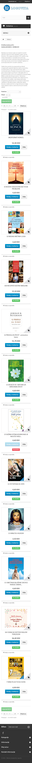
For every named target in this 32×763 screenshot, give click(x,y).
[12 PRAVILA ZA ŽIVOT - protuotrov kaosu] (16, 321)
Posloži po (3, 91)
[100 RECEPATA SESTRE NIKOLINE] (16, 272)
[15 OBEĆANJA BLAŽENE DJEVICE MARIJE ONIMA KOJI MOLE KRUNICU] (16, 569)
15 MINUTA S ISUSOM (16, 533)
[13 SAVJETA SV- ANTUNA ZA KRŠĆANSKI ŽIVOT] (16, 371)
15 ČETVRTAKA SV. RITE (16, 484)
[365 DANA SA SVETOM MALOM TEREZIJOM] (16, 618)
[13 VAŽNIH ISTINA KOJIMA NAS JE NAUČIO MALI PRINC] (16, 420)
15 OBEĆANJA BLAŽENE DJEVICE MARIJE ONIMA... (16, 583)
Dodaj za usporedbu (9, 157)
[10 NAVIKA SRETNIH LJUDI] (16, 222)
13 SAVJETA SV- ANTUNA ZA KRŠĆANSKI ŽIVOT (16, 386)
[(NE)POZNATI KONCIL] (16, 123)
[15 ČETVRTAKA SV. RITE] (16, 470)
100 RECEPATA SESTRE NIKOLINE (16, 286)
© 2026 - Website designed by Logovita (11, 758)
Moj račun (4, 747)
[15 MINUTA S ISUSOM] (16, 519)
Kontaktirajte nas (12, 1)
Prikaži (3, 94)
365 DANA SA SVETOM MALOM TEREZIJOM (16, 633)
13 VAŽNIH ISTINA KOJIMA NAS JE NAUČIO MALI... (16, 435)
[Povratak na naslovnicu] (3, 39)
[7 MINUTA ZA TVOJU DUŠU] (16, 668)
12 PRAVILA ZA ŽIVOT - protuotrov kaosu (16, 336)
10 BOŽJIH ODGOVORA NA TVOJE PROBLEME (16, 188)
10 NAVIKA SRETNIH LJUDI (16, 236)
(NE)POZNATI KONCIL (16, 137)
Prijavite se (27, 1)
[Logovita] (16, 8)
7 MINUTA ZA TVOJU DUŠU (16, 682)
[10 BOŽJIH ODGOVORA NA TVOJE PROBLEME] (16, 173)
